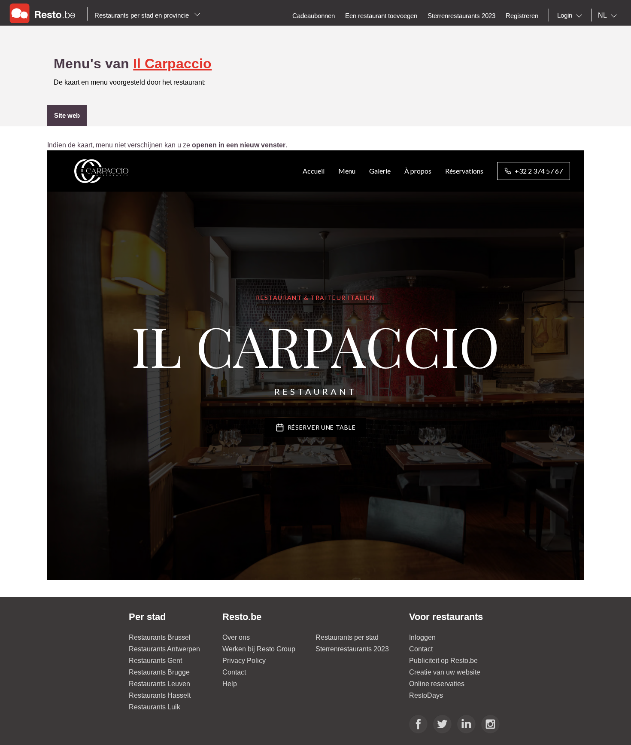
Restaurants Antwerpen (164, 649)
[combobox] (571, 15)
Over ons (236, 637)
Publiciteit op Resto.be (443, 660)
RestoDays (426, 695)
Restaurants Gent (155, 660)
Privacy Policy (244, 660)
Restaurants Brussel (160, 637)
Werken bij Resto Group (258, 649)
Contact (234, 672)
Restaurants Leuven (159, 683)
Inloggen (422, 637)
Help (229, 683)
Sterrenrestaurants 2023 (352, 649)
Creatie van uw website (444, 672)
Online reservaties (436, 683)
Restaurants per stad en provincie (142, 15)
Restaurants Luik (154, 707)
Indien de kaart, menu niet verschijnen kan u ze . (167, 145)
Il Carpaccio (172, 63)
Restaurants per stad (347, 637)
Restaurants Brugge (159, 672)
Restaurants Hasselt (160, 695)
